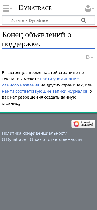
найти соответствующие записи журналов (45, 91)
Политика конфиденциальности (34, 133)
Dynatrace (35, 7)
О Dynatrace (14, 139)
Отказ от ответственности (56, 139)
